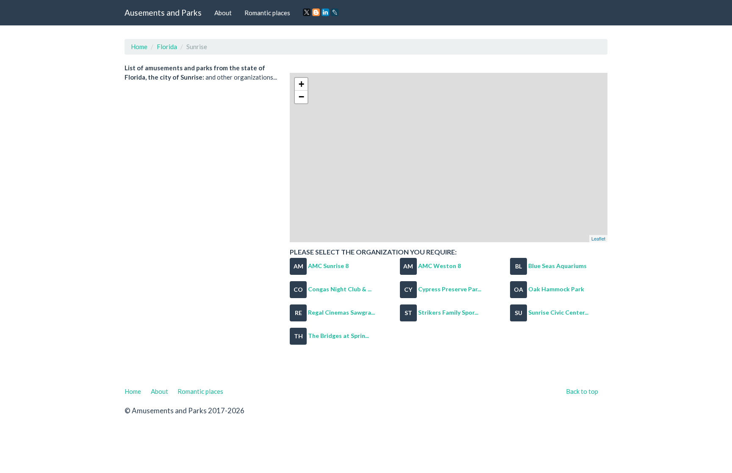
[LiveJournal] (334, 12)
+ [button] (301, 84)
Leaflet (598, 238)
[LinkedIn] (325, 12)
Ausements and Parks (163, 12)
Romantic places (267, 13)
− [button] (301, 96)
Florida (167, 46)
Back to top (582, 391)
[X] (307, 12)
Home (139, 46)
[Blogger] (316, 12)
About (223, 13)
